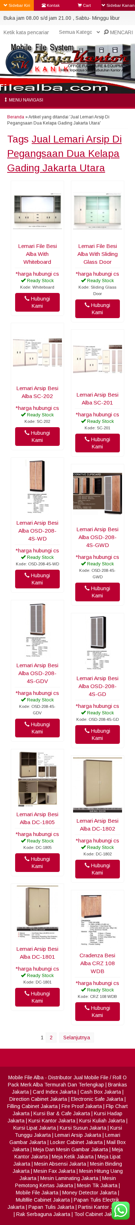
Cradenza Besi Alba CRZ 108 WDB (97, 963)
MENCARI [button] (121, 32)
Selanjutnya (76, 1037)
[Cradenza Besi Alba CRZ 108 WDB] (97, 944)
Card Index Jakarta (54, 1092)
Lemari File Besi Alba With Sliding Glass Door (97, 254)
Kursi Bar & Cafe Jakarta (61, 1113)
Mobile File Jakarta (37, 1192)
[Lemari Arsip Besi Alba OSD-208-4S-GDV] (37, 654)
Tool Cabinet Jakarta (97, 1214)
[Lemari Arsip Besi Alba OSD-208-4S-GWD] (97, 518)
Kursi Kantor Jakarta (51, 1121)
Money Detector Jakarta (89, 1192)
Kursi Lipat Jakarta (34, 1128)
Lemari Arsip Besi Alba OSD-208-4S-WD (37, 531)
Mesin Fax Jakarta (54, 1171)
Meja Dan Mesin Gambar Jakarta (70, 1149)
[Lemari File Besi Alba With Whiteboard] (37, 235)
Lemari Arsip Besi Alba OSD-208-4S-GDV (37, 673)
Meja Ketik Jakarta (73, 1157)
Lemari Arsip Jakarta (78, 1135)
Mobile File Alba (26, 1077)
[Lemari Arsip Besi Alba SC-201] (97, 384)
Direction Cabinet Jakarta (38, 1099)
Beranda (15, 116)
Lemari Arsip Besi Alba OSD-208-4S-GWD (97, 537)
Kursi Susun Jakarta (83, 1128)
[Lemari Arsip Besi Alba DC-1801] (37, 938)
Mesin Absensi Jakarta (60, 1164)
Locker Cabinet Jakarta (76, 1142)
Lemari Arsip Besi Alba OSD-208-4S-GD (97, 686)
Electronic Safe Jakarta (97, 1099)
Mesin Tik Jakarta (97, 1185)
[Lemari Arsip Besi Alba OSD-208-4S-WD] (37, 512)
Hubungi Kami (40, 302)
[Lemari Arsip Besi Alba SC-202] (37, 377)
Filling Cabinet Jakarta (32, 1106)
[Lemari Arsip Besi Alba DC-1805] (37, 803)
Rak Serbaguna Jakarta (43, 1214)
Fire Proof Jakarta (82, 1106)
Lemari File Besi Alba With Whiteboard (37, 254)
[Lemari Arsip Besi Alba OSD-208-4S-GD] (97, 667)
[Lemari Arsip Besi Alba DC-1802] (97, 810)
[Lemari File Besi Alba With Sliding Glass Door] (97, 235)
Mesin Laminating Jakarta (69, 1178)
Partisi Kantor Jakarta (102, 1207)
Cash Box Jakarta (100, 1092)
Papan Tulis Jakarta (51, 1207)
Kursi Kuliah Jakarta (102, 1121)
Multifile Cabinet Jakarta (43, 1200)
